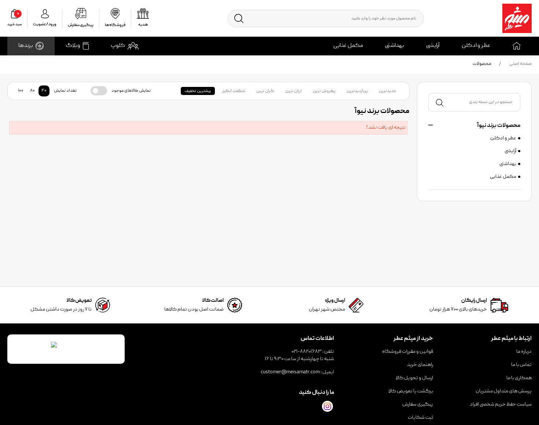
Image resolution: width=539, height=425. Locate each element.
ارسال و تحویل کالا (414, 378)
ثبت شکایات (420, 417)
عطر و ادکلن (476, 46)
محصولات (482, 64)
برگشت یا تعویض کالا (410, 391)
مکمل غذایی (348, 46)
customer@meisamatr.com (290, 372)
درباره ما (524, 351)
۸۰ (32, 91)
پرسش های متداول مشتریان (504, 391)
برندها (25, 46)
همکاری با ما (519, 378)
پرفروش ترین (324, 91)
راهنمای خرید (420, 365)
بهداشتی (394, 46)
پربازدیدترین (357, 91)
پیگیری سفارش (417, 404)
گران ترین (265, 91)
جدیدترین (387, 91)
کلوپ (118, 46)
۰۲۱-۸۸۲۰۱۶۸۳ (307, 351)
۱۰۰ (20, 91)
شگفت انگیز (233, 91)
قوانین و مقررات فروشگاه (407, 351)
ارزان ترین (293, 91)
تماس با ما (521, 365)
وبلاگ (73, 46)
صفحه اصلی (520, 64)
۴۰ (44, 91)
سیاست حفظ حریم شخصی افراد (501, 404)
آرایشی (433, 46)
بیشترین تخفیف (197, 91)
